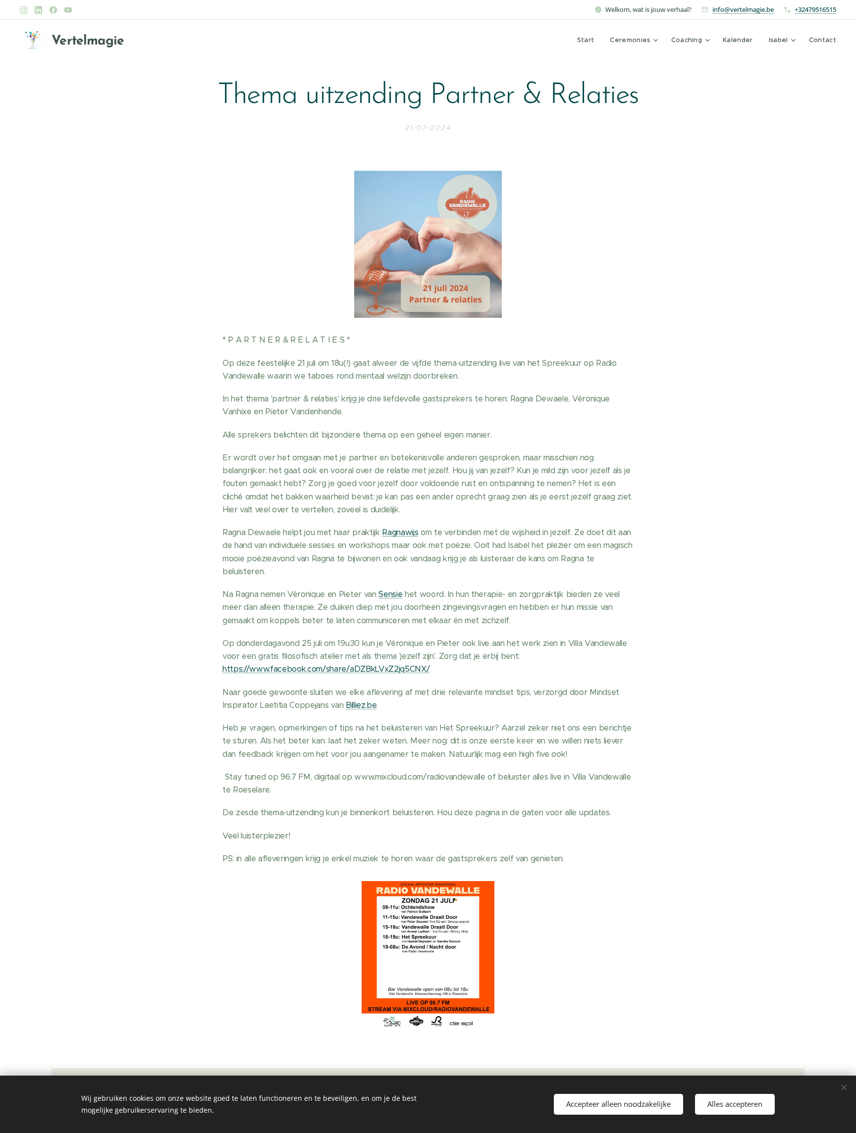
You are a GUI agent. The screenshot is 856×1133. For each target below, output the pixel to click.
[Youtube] (68, 9)
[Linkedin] (38, 9)
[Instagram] (23, 9)
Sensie (390, 594)
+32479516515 (815, 9)
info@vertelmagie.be (743, 9)
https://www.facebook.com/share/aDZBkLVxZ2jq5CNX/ (325, 669)
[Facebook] (53, 9)
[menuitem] (588, 40)
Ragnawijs (400, 532)
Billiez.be (361, 705)
